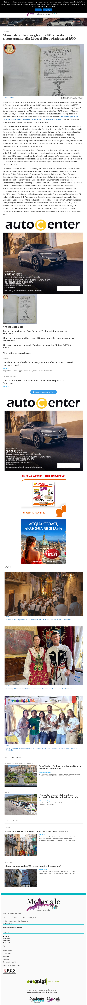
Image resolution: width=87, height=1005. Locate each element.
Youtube (7, 939)
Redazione (6, 958)
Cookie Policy (7, 952)
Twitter (6, 935)
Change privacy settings (10, 960)
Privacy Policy (7, 949)
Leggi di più (47, 10)
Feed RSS (7, 941)
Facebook (7, 937)
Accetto (38, 10)
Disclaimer (6, 955)
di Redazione (8, 96)
